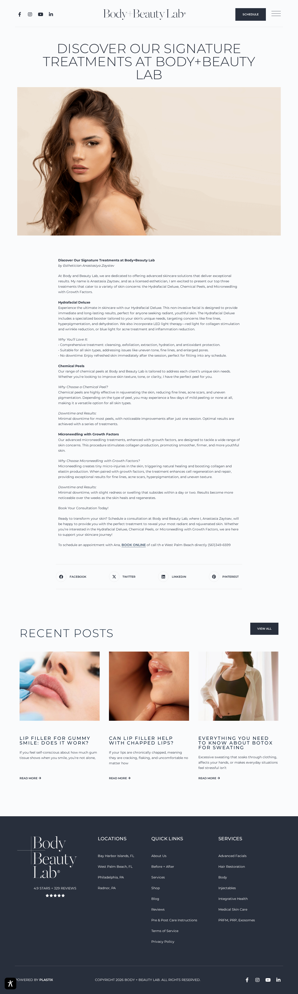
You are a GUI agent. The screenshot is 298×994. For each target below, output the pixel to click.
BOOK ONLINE (134, 545)
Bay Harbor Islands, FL (116, 856)
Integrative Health (233, 899)
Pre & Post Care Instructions (174, 920)
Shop (155, 888)
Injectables (227, 888)
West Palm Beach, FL (115, 866)
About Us (158, 856)
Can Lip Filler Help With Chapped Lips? (141, 740)
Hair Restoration (231, 866)
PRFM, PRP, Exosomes (236, 920)
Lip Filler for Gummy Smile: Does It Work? (55, 740)
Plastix (46, 980)
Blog (155, 899)
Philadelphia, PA (111, 877)
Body (222, 877)
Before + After (162, 866)
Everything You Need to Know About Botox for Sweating (235, 742)
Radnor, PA (107, 888)
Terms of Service (164, 931)
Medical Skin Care (232, 909)
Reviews (158, 909)
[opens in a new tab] (19, 14)
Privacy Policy (162, 941)
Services (158, 877)
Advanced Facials (232, 856)
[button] (73, 576)
